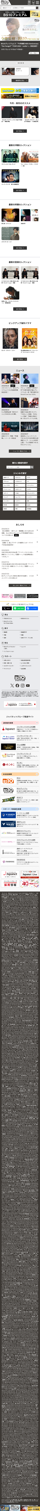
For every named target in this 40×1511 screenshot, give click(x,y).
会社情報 (23, 668)
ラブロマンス (18, 481)
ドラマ (28, 477)
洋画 (5, 635)
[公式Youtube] (28, 685)
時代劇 (5, 505)
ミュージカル (7, 485)
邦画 (22, 635)
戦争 (28, 501)
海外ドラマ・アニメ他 (26, 638)
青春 (16, 509)
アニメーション (7, 489)
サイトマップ (7, 668)
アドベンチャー (30, 485)
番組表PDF (24, 632)
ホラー (16, 485)
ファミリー (29, 497)
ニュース (23, 646)
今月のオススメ (8, 618)
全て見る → (20, 131)
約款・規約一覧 (8, 663)
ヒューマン (18, 497)
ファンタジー (7, 501)
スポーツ (6, 493)
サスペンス (17, 477)
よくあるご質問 (25, 663)
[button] (2, 34)
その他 (16, 493)
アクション (6, 481)
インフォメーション (9, 651)
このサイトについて (26, 666)
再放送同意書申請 (25, 660)
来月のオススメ (25, 618)
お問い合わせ (7, 660)
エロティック (18, 489)
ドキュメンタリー (31, 493)
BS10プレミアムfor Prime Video (8, 622)
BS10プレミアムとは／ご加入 (10, 647)
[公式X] (12, 685)
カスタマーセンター (9, 666)
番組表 (5, 632)
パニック (6, 497)
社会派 (28, 505)
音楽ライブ (6, 477)
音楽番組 (29, 509)
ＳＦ (28, 481)
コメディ (29, 489)
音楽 (5, 638)
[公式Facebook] (17, 685)
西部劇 (5, 509)
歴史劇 (16, 505)
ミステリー (18, 501)
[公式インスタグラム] (22, 685)
